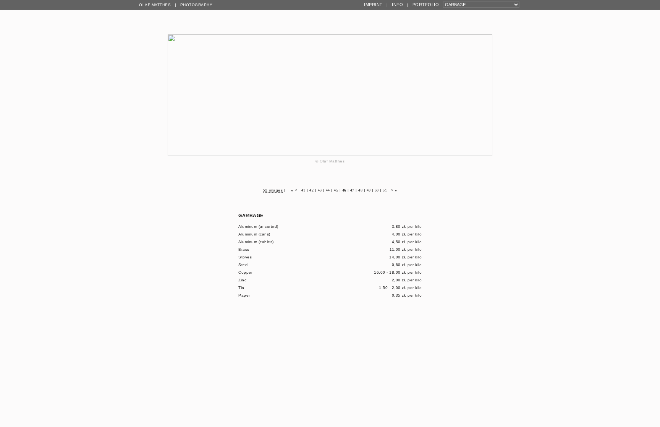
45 (336, 190)
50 (377, 190)
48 (360, 190)
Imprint (373, 4)
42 (311, 190)
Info (397, 4)
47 (352, 190)
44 (328, 190)
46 (344, 190)
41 (303, 190)
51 (385, 190)
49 (369, 190)
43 (320, 190)
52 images (273, 190)
